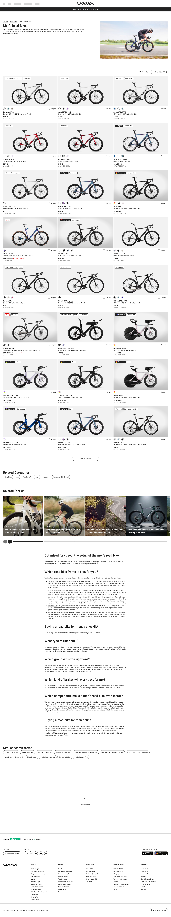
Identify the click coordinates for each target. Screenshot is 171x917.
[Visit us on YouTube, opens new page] (36, 853)
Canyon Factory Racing (38, 874)
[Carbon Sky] (8, 345)
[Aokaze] (63, 109)
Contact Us (117, 889)
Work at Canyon (35, 882)
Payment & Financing (120, 876)
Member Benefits (63, 887)
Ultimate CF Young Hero (65, 301)
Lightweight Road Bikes (63, 752)
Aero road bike (52, 597)
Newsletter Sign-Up (13, 853)
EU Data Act (34, 897)
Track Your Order (119, 887)
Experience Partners (64, 884)
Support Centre (118, 869)
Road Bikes (13, 21)
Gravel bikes (145, 871)
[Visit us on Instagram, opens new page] (31, 853)
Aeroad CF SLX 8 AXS (120, 159)
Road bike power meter (48, 757)
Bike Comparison (91, 876)
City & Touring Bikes (147, 879)
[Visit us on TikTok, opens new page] (46, 853)
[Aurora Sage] (8, 109)
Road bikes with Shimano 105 (14, 757)
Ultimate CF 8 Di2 (8, 159)
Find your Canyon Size (92, 874)
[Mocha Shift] (12, 109)
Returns (116, 882)
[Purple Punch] (122, 297)
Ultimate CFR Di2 (119, 443)
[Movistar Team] (72, 250)
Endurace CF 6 (7, 301)
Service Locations (119, 871)
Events (60, 869)
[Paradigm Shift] (123, 203)
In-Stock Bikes (90, 871)
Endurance (46, 477)
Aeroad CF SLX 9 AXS (9, 206)
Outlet (143, 887)
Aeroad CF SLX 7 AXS (120, 112)
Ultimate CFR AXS (8, 348)
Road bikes (144, 869)
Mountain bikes (146, 874)
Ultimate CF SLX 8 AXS (120, 301)
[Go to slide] (59, 541)
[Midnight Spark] (115, 439)
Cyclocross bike (52, 606)
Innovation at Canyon (37, 871)
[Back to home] (85, 3)
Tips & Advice (62, 879)
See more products (85, 459)
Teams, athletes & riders (65, 874)
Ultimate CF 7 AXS (63, 159)
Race (37, 477)
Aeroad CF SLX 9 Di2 (64, 443)
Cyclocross (56, 477)
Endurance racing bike (54, 581)
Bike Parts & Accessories (148, 882)
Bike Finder (89, 869)
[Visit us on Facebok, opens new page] (26, 853)
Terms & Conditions (37, 887)
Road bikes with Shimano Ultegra (137, 752)
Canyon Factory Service (65, 882)
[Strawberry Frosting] (115, 250)
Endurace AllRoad (8, 112)
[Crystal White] (118, 156)
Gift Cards (89, 882)
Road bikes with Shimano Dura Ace (112, 752)
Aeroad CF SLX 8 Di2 (64, 206)
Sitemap (60, 892)
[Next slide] (10, 542)
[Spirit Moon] (63, 345)
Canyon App (62, 889)
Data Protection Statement (39, 892)
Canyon (5, 21)
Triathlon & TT (27, 477)
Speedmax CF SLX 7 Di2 (10, 443)
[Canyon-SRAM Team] (68, 250)
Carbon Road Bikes (27, 752)
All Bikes (143, 889)
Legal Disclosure (36, 889)
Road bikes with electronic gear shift (86, 752)
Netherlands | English (159, 910)
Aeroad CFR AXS (63, 254)
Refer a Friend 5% (91, 879)
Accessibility (35, 900)
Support (37, 3)
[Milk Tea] (122, 250)
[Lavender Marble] (12, 156)
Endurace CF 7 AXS (119, 254)
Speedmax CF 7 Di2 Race (66, 348)
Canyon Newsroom (36, 884)
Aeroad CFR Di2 (118, 206)
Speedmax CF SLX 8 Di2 (10, 395)
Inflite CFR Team (8, 254)
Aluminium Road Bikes (45, 752)
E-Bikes (143, 876)
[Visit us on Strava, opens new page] (41, 853)
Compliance (34, 894)
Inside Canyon (35, 869)
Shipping (116, 874)
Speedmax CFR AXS (120, 348)
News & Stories (63, 876)
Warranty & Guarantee (120, 879)
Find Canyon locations (65, 871)
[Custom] (115, 203)
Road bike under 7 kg (81, 757)
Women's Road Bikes (11, 752)
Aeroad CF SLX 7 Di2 (64, 112)
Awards (33, 879)
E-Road (66, 477)
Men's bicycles (31, 757)
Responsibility (35, 876)
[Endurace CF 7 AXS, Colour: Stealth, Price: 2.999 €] (141, 232)
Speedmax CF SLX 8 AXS (65, 395)
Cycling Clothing (146, 884)
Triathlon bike (52, 612)
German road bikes (64, 757)
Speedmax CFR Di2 (119, 395)
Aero (17, 477)
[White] (4, 156)
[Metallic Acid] (67, 109)
